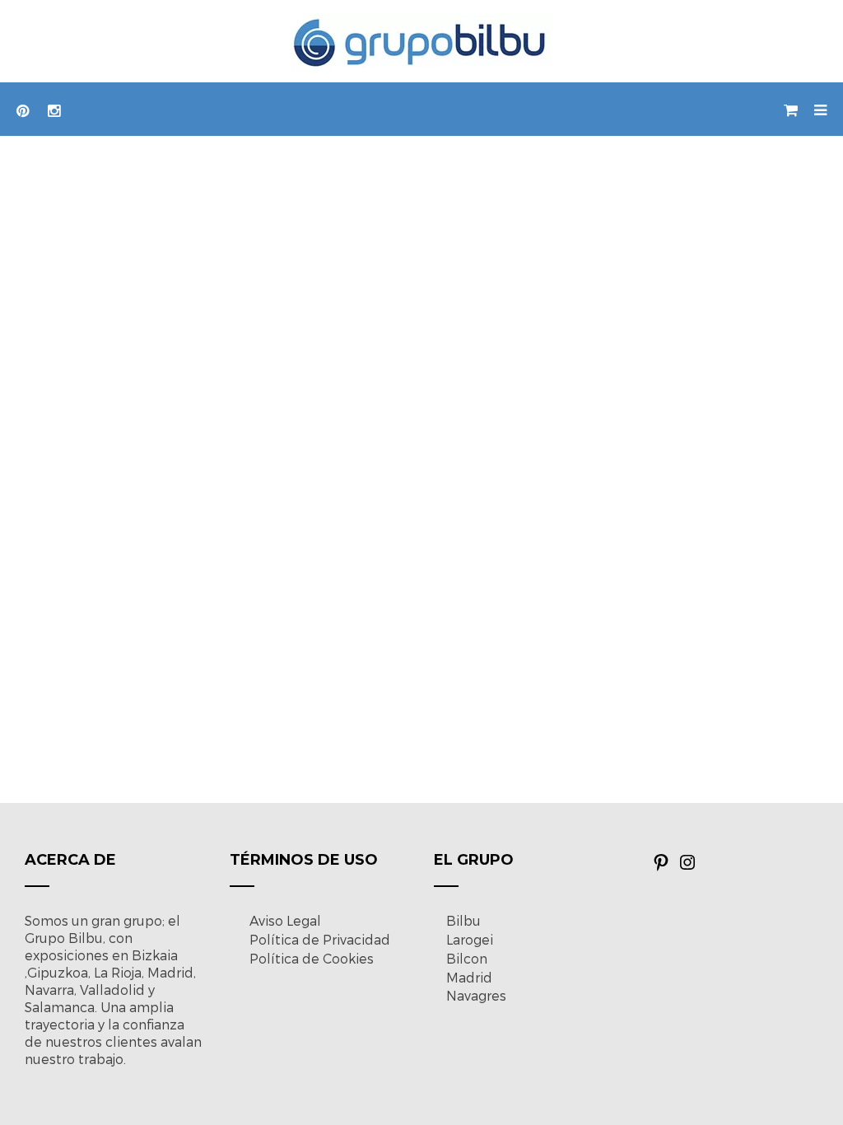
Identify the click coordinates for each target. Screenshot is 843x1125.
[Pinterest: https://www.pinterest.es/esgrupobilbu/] (661, 867)
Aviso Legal (285, 920)
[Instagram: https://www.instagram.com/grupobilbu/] (687, 867)
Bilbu (463, 920)
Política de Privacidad (319, 939)
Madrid (469, 977)
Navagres (476, 995)
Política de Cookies (311, 958)
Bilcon (466, 958)
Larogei (469, 939)
